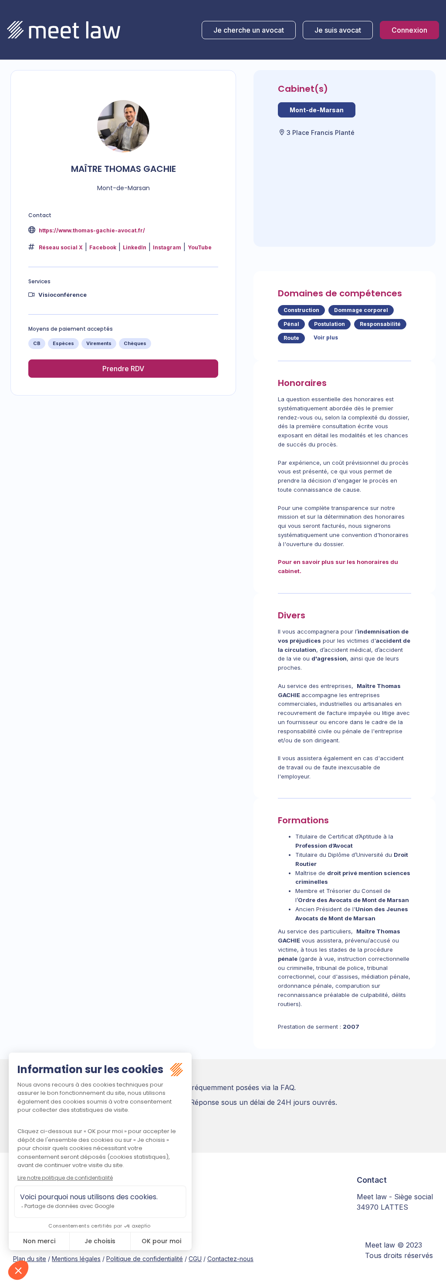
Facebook (102, 247)
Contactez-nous (230, 1258)
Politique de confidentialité (144, 1258)
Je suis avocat (337, 30)
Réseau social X (61, 247)
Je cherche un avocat (248, 30)
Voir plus (326, 337)
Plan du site (29, 1258)
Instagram (167, 247)
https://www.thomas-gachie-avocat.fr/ (91, 230)
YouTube (200, 247)
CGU (195, 1258)
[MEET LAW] (63, 30)
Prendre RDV (123, 368)
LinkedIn (134, 247)
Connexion (409, 30)
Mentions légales (76, 1258)
